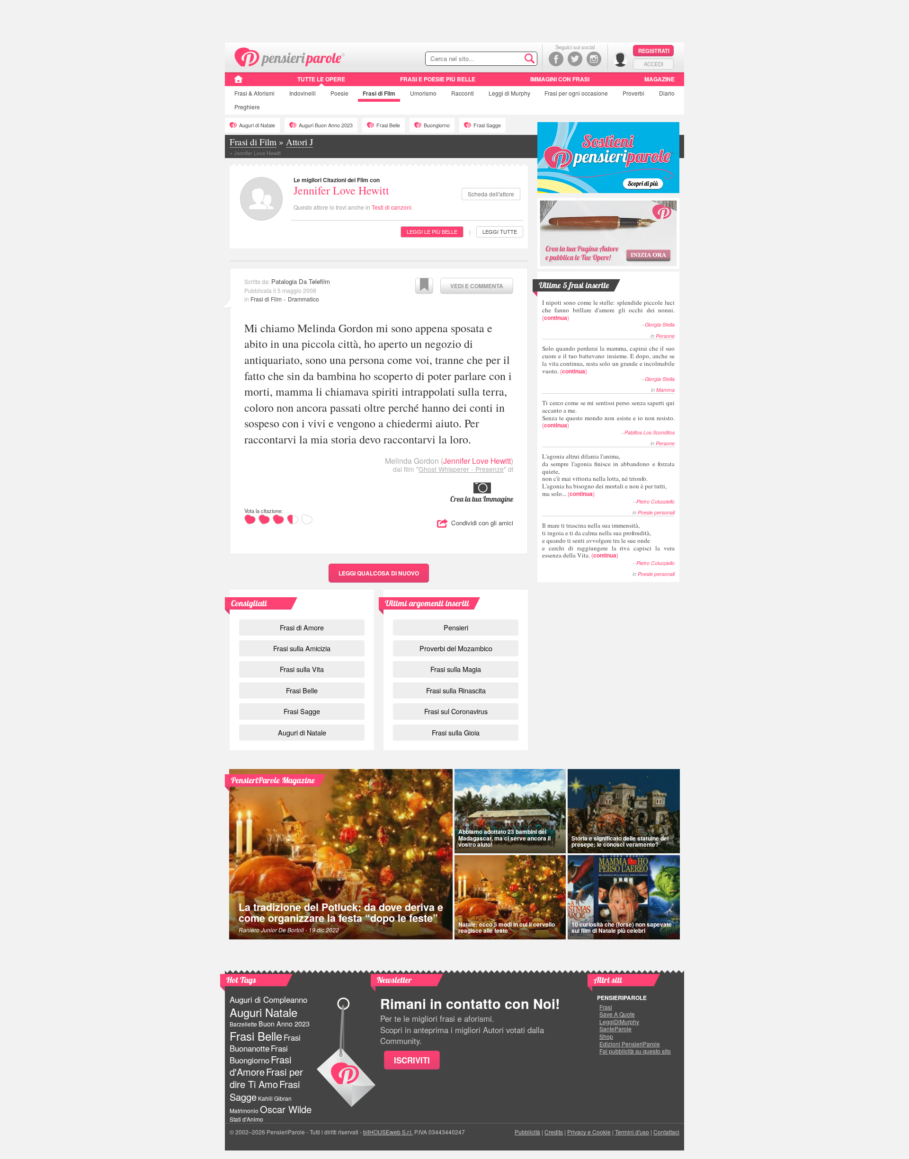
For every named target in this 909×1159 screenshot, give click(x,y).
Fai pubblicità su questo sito (635, 1051)
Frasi (254, 93)
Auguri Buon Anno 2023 (326, 125)
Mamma (665, 389)
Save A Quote (617, 1014)
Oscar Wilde (286, 1109)
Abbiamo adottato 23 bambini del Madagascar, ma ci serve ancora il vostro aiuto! (504, 837)
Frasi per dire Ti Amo (266, 1078)
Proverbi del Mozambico (455, 648)
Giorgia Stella (660, 324)
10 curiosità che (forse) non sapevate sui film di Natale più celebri (621, 927)
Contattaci (666, 1132)
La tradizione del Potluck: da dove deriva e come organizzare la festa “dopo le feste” (341, 913)
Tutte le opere (321, 79)
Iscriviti (412, 1060)
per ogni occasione (576, 93)
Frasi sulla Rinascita (456, 690)
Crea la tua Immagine (481, 499)
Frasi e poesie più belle (437, 79)
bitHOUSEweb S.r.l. (388, 1132)
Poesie (339, 93)
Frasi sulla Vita (302, 669)
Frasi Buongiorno (259, 1054)
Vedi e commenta (476, 286)
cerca (509, 59)
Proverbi (633, 93)
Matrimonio (244, 1110)
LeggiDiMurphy (619, 1022)
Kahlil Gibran (275, 1098)
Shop (606, 1036)
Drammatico (303, 299)
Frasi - (290, 56)
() (608, 309)
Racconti (462, 93)
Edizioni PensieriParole (629, 1044)
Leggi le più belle (432, 231)
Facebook (556, 59)
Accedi (653, 64)
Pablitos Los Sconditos (649, 432)
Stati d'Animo (246, 1119)
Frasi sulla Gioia (456, 732)
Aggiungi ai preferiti (424, 286)
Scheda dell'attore (491, 194)
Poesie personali (656, 512)
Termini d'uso (632, 1132)
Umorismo (423, 93)
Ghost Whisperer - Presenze (461, 469)
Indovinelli (302, 93)
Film (379, 93)
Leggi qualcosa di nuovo (379, 573)
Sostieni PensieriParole (608, 157)
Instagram (594, 59)
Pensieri (456, 627)
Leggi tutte (499, 231)
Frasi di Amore (302, 627)
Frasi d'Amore (260, 1066)
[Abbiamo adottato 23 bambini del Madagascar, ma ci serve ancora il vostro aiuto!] (510, 811)
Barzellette (243, 1024)
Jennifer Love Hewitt (341, 190)
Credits (553, 1132)
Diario (667, 93)
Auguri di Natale (257, 125)
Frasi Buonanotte (265, 1043)
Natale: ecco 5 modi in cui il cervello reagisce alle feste (506, 927)
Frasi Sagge (487, 125)
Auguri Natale (263, 1012)
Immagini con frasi (559, 79)
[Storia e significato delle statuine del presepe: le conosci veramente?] (624, 811)
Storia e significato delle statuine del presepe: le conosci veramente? (619, 841)
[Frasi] (238, 82)
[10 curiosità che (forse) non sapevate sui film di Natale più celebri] (624, 897)
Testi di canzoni (391, 207)
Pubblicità (527, 1132)
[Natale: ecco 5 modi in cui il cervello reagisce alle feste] (510, 897)
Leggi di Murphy (509, 93)
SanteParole (615, 1029)
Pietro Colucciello (655, 501)
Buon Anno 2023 (284, 1023)
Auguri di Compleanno (268, 999)
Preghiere (247, 107)
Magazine (659, 79)
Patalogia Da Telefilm (300, 281)
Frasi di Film (266, 299)
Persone (665, 335)
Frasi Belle (388, 125)
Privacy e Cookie (589, 1132)
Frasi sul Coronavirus (456, 711)
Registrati (653, 50)
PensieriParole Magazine (273, 780)
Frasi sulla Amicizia (301, 648)
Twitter (575, 59)
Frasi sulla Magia (455, 669)
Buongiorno (437, 125)
